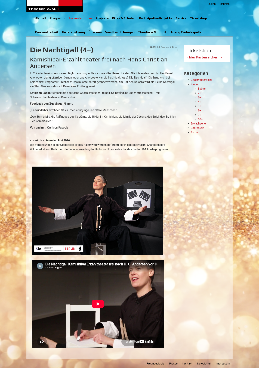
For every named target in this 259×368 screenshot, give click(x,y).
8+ (199, 110)
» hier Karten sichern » (204, 57)
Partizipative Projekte (155, 18)
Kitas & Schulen (123, 18)
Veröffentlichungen (120, 32)
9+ (199, 115)
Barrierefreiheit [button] (46, 32)
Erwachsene (198, 123)
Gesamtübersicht (201, 80)
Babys (202, 88)
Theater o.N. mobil (152, 32)
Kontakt (187, 363)
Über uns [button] (95, 32)
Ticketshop (198, 18)
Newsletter (204, 363)
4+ (199, 101)
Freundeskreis (155, 363)
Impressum (223, 363)
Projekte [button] (102, 18)
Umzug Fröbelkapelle (185, 32)
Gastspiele (197, 128)
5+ (199, 106)
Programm (57, 18)
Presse (173, 363)
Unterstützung (73, 32)
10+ (200, 119)
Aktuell (40, 18)
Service (181, 18)
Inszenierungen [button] (80, 18)
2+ (199, 93)
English (212, 3)
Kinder (195, 84)
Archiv (194, 132)
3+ (199, 97)
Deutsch (225, 3)
